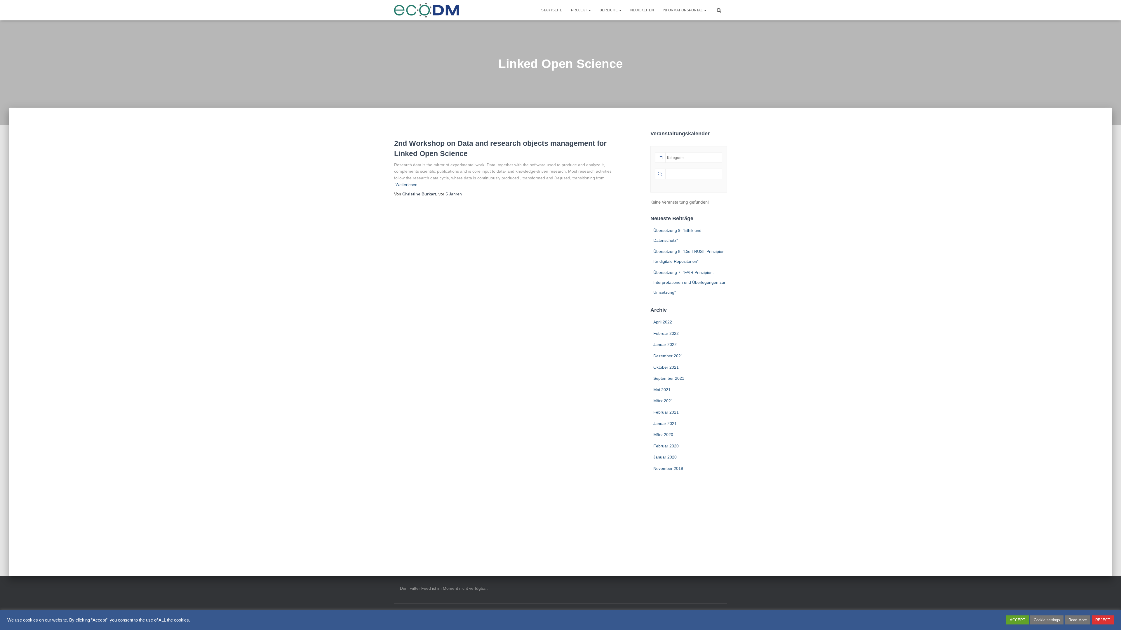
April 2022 (662, 322)
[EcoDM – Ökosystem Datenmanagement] (427, 10)
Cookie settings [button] (1047, 620)
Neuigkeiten (642, 10)
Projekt (579, 10)
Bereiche (609, 10)
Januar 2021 (665, 423)
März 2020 (663, 434)
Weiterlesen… (409, 184)
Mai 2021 (662, 389)
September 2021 (668, 378)
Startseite (551, 10)
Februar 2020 (666, 446)
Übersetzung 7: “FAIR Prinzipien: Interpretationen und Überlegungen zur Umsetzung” (689, 282)
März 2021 (663, 400)
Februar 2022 (666, 333)
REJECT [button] (1102, 620)
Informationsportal (683, 10)
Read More (1077, 620)
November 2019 (668, 468)
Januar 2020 (665, 457)
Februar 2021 (666, 412)
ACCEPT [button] (1017, 620)
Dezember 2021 (668, 356)
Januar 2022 (665, 344)
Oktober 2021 (666, 367)
